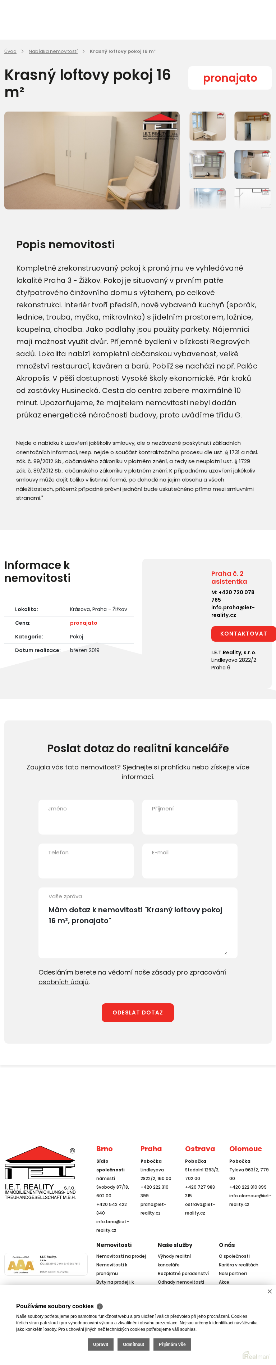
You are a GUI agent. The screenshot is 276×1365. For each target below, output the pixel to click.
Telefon (58, 852)
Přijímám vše (172, 1344)
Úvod (10, 51)
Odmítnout (133, 1344)
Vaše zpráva (65, 896)
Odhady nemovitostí (181, 1282)
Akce (224, 1282)
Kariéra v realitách (238, 1265)
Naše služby (175, 1245)
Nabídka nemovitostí (53, 51)
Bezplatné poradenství (183, 1273)
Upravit (100, 1344)
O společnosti (234, 1256)
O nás (227, 1245)
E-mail (160, 852)
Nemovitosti (114, 1245)
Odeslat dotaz (137, 1012)
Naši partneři (233, 1273)
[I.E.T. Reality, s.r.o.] (40, 1172)
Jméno (57, 808)
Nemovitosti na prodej (121, 1256)
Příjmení (163, 808)
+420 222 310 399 (248, 1187)
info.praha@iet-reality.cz (233, 611)
